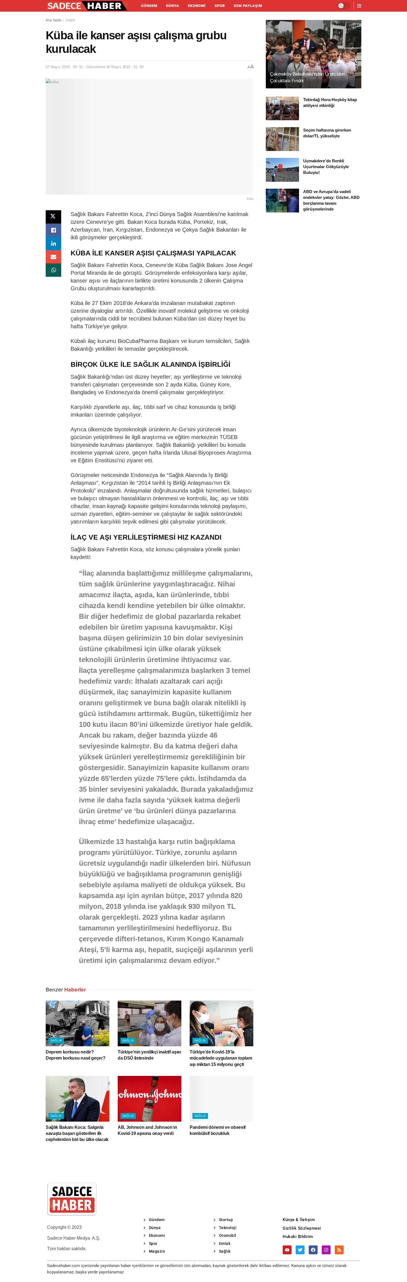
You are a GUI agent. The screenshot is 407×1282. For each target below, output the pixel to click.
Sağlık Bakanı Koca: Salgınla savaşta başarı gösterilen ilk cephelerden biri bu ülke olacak (77, 1133)
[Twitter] (300, 1249)
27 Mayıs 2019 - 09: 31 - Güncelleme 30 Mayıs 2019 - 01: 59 (94, 67)
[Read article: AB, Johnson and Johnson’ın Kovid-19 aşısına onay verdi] (149, 1098)
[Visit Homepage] (87, 6)
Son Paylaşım (248, 6)
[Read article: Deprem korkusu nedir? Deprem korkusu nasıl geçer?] (77, 1023)
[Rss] (339, 1249)
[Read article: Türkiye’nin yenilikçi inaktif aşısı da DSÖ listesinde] (149, 1023)
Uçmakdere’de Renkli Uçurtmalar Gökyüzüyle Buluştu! (326, 166)
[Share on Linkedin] (53, 243)
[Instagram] (326, 1249)
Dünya (172, 6)
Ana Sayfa (53, 20)
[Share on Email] (53, 256)
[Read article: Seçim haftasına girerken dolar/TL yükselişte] (282, 139)
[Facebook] (313, 1249)
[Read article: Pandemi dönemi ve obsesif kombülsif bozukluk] (221, 1098)
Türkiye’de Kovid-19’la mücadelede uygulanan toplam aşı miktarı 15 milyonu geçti (221, 1058)
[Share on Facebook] (53, 230)
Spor (220, 6)
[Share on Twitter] (53, 217)
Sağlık (70, 20)
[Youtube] (287, 1249)
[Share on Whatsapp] (53, 270)
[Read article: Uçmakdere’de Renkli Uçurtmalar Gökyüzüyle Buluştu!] (282, 170)
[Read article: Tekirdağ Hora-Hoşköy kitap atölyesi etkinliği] (282, 108)
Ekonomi (197, 6)
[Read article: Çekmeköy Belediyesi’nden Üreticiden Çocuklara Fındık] (313, 54)
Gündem (149, 6)
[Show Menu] (359, 5)
